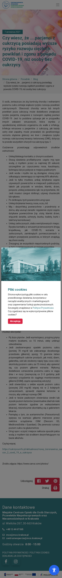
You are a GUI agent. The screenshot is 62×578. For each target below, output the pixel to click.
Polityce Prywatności (43, 308)
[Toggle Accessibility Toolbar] (54, 570)
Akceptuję (15, 321)
